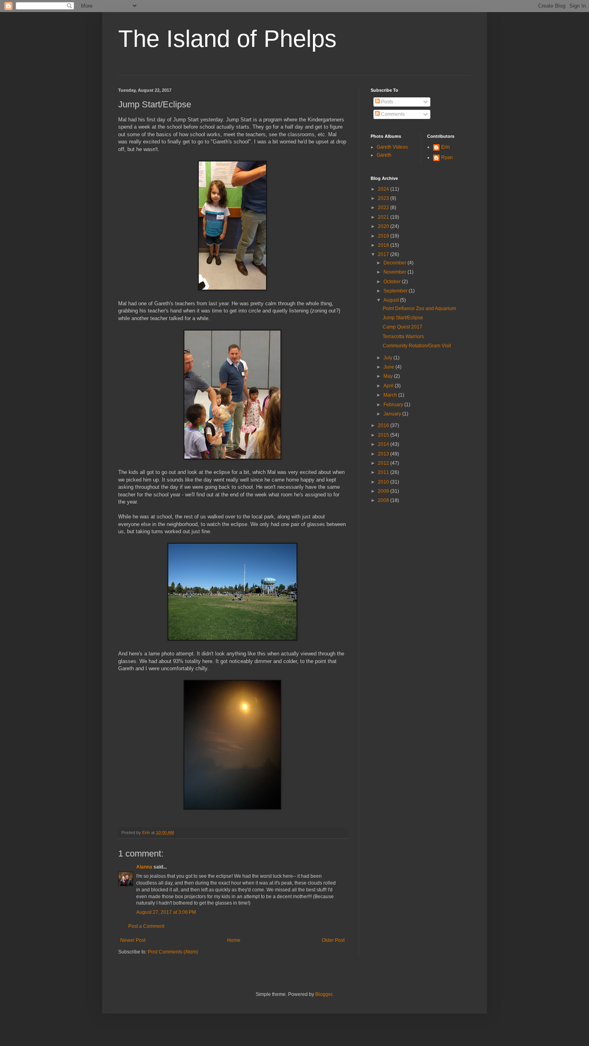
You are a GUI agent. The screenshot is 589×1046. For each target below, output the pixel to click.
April (389, 386)
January (392, 414)
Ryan (447, 157)
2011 (384, 472)
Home (233, 940)
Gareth (384, 155)
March (390, 395)
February (393, 404)
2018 (384, 245)
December (395, 263)
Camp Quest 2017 (402, 327)
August (391, 300)
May (388, 376)
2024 (384, 189)
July (388, 358)
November (395, 272)
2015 (384, 435)
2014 (384, 444)
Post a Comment (146, 926)
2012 (384, 463)
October (392, 281)
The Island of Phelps (227, 38)
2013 (384, 454)
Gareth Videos (392, 147)
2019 (384, 236)
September (396, 291)
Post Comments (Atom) (173, 952)
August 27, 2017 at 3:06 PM (166, 912)
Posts (386, 102)
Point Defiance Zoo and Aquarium (419, 308)
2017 (384, 254)
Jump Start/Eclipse (403, 317)
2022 (384, 207)
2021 (384, 217)
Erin (445, 147)
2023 (384, 198)
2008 (384, 500)
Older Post (333, 940)
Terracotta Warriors (403, 336)
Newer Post (132, 940)
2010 (384, 482)
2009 (384, 491)
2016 (384, 425)
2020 (384, 226)
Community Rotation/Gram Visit (417, 346)
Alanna (144, 867)
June (389, 367)
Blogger (323, 994)
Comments (392, 114)
